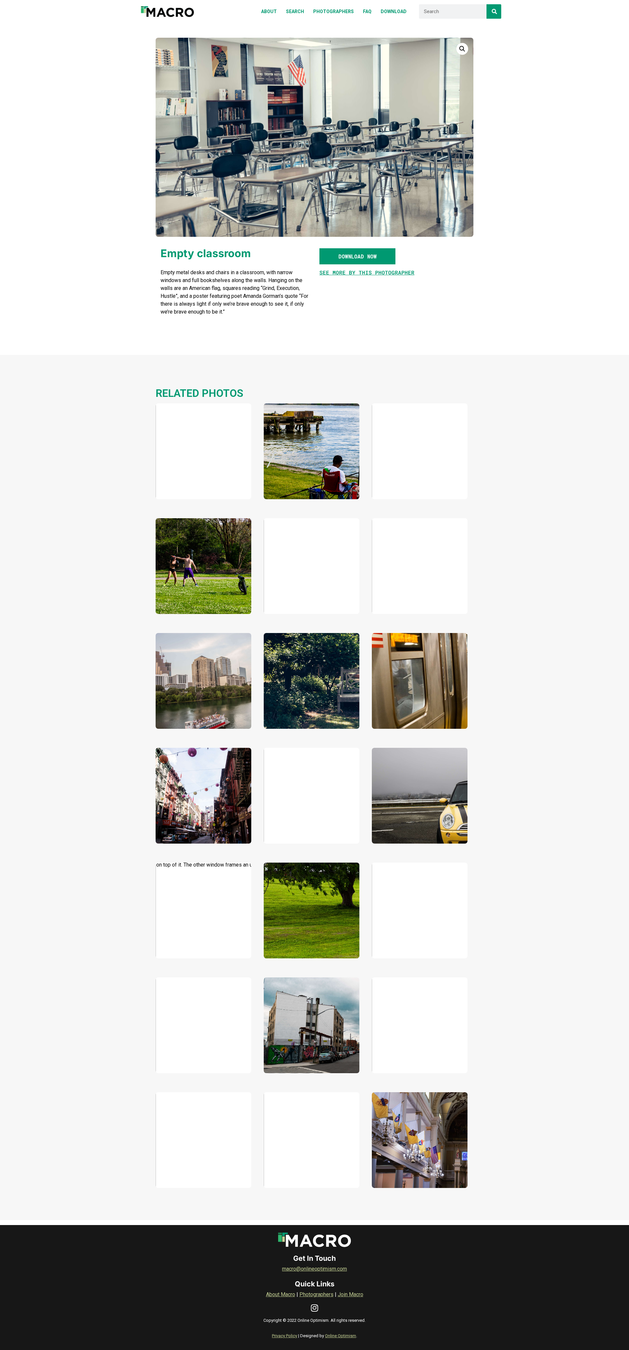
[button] (462, 49)
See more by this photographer (366, 272)
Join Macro (350, 1294)
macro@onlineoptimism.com (314, 1269)
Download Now (357, 256)
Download (184, 484)
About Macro (280, 1294)
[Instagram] (315, 1308)
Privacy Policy (284, 1335)
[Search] (493, 11)
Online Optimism (340, 1335)
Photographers (316, 1294)
